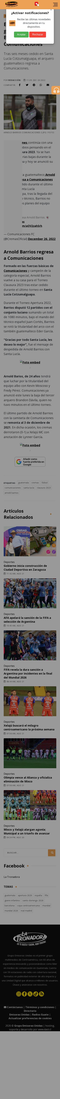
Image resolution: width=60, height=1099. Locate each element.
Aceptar (21, 34)
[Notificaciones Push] (37, 4)
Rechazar (37, 34)
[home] (11, 4)
